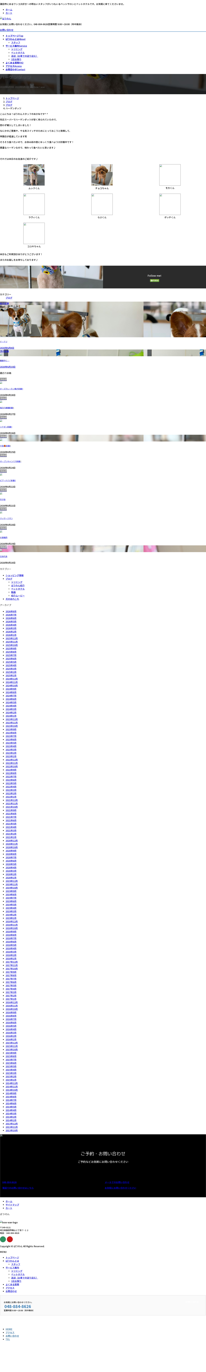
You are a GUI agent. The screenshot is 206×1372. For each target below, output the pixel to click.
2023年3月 (11, 749)
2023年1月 (11, 756)
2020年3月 (11, 871)
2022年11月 (12, 763)
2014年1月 (11, 1120)
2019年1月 (11, 918)
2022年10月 (12, 766)
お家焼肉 (3, 537)
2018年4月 (11, 948)
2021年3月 (11, 830)
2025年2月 (11, 672)
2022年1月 (11, 796)
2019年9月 (11, 891)
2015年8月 (11, 1056)
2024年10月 (12, 685)
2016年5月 (11, 1026)
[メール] (3, 1239)
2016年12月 (12, 1002)
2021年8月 (11, 813)
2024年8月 (11, 692)
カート (9, 13)
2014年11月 (12, 1086)
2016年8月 (11, 1015)
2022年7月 (11, 776)
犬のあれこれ (12, 599)
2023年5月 (11, 742)
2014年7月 (11, 1100)
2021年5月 (11, 823)
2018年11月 (12, 924)
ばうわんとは (12, 1260)
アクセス (10, 1287)
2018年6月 (11, 941)
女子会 (2, 499)
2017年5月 (11, 985)
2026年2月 (11, 631)
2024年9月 (11, 689)
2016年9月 (11, 1012)
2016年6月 (11, 1022)
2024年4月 (11, 705)
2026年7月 (11, 614)
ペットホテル (18, 52)
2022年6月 (11, 780)
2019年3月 (11, 911)
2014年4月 (11, 1110)
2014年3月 (11, 1113)
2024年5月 (11, 702)
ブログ (9, 297)
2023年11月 (12, 722)
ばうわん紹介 (18, 585)
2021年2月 (11, 833)
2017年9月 (11, 972)
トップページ (12, 1257)
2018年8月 (11, 935)
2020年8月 (11, 854)
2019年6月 (11, 901)
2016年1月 (11, 1039)
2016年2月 (11, 1036)
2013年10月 (12, 1130)
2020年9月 (11, 850)
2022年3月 (11, 790)
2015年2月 (11, 1076)
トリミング (16, 49)
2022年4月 (11, 786)
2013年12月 (12, 1123)
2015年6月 (11, 1063)
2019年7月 (11, 898)
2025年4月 (11, 665)
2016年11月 (12, 1005)
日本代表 (3, 556)
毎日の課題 (7, 408)
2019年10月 (12, 887)
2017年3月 (11, 992)
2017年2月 (11, 995)
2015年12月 (12, 1042)
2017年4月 (11, 988)
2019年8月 (11, 894)
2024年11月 (12, 682)
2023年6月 (11, 739)
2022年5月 (11, 783)
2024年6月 (11, 699)
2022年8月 (11, 773)
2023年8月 (11, 732)
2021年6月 (11, 820)
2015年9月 (11, 1053)
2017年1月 (11, 999)
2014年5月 (11, 1106)
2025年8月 (11, 651)
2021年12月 (12, 800)
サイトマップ (12, 1204)
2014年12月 (12, 1083)
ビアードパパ (8, 480)
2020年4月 (11, 867)
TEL (8, 1339)
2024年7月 (11, 695)
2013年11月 (12, 1127)
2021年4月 (11, 827)
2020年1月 (11, 877)
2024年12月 (12, 678)
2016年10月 (12, 1009)
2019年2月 (11, 914)
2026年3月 (11, 628)
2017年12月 (12, 962)
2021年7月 (11, 817)
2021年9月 (11, 810)
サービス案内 (12, 1267)
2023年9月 (11, 729)
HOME (9, 1329)
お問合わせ (11, 1291)
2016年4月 (11, 1029)
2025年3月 (11, 668)
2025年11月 (12, 641)
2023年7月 (11, 736)
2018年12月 (12, 921)
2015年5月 (11, 1066)
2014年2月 (11, 1117)
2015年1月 (11, 1079)
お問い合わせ (6, 29)
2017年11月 (12, 965)
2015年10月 (12, 1049)
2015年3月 (11, 1073)
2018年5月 (11, 945)
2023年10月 (12, 726)
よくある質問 (12, 1284)
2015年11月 (12, 1046)
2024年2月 (11, 712)
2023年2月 (11, 753)
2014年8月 (11, 1096)
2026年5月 (11, 621)
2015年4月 (11, 1069)
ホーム (9, 9)
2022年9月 (11, 769)
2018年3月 (11, 951)
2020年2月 (11, 874)
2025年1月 (11, 675)
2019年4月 (11, 908)
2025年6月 (11, 658)
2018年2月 (11, 955)
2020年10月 (12, 847)
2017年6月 (11, 982)
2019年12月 (12, 881)
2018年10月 (12, 928)
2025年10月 (12, 645)
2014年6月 (11, 1103)
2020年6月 (11, 860)
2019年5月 (11, 904)
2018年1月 (11, 958)
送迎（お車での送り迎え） (24, 56)
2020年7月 (11, 857)
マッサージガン (6, 518)
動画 (13, 592)
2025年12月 (12, 638)
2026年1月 (11, 635)
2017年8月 (11, 975)
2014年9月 (11, 1093)
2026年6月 (11, 618)
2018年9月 (11, 931)
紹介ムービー (18, 595)
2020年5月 (11, 864)
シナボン (6, 427)
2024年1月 (11, 716)
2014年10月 (12, 1090)
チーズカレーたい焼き (11, 389)
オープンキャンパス (10, 461)
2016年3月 (11, 1032)
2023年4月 (11, 746)
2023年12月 (12, 719)
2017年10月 (12, 968)
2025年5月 (11, 662)
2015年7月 (11, 1059)
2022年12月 (12, 759)
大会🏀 (5, 446)
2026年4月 (11, 625)
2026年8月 (11, 611)
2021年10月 (12, 807)
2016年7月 (11, 1019)
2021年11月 (12, 803)
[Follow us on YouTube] (10, 1239)
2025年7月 (11, 655)
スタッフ (15, 42)
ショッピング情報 (15, 575)
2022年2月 (11, 793)
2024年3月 (11, 709)
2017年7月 (11, 978)
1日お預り (16, 59)
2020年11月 (12, 844)
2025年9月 (11, 648)
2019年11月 (12, 884)
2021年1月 (11, 837)
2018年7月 (11, 938)
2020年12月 (12, 840)
